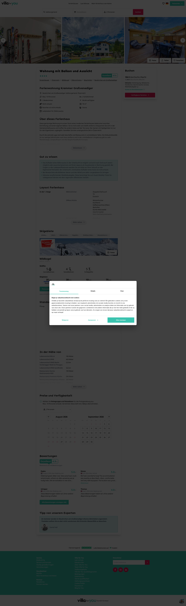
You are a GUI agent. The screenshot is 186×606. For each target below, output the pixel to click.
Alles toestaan (121, 320)
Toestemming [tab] (63, 291)
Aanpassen (92, 320)
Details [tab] (93, 291)
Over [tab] (122, 291)
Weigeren (65, 320)
